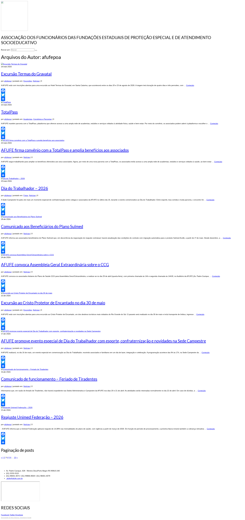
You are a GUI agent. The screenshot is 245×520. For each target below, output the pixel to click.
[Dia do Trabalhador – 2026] (13, 178)
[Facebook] (122, 91)
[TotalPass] (6, 102)
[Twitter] (122, 95)
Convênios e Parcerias (42, 119)
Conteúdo (190, 85)
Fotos (25, 195)
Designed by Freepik (25, 517)
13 (15, 457)
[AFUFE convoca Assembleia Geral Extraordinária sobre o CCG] (27, 255)
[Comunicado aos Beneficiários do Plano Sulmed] (21, 217)
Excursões (27, 81)
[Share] (122, 99)
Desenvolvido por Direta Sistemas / (10, 517)
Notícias (36, 81)
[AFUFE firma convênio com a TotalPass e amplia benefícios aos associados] (32, 140)
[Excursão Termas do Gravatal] (14, 64)
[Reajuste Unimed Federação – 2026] (16, 407)
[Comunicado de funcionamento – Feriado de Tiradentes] (24, 369)
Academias (27, 119)
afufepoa (7, 81)
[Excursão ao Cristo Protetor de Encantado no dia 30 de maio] (26, 293)
